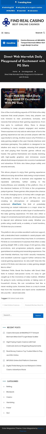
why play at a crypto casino (30, 7)
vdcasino (33, 11)
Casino (9, 397)
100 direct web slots (16, 298)
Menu (7, 33)
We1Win (11, 11)
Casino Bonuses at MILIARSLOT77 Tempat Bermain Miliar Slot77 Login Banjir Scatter (23, 335)
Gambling (10, 402)
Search (39, 33)
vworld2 (22, 11)
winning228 (9, 7)
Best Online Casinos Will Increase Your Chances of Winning (13, 305)
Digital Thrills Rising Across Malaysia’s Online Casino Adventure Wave (24, 367)
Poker (9, 407)
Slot (8, 413)
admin (21, 92)
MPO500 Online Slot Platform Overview (22, 360)
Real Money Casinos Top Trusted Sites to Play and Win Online (24, 353)
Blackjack (10, 392)
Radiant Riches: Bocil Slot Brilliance (35, 305)
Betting (9, 386)
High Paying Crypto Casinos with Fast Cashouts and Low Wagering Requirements (24, 344)
